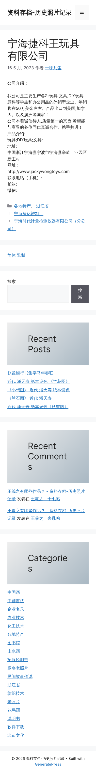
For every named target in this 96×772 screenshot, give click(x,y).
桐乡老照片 (17, 668)
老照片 (13, 701)
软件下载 (15, 726)
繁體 (21, 255)
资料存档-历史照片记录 (39, 12)
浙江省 (42, 205)
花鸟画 (13, 710)
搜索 (11, 281)
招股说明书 (17, 659)
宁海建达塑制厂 (28, 213)
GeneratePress (48, 764)
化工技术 (15, 625)
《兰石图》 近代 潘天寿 (29, 398)
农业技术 (15, 617)
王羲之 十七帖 (45, 498)
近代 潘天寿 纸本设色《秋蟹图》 (37, 406)
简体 (11, 255)
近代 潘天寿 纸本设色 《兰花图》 (38, 381)
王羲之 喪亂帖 (45, 518)
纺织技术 (15, 693)
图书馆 (13, 642)
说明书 (13, 718)
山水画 (13, 651)
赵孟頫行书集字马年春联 (30, 373)
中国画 (13, 592)
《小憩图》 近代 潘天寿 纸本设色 (38, 389)
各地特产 (22, 205)
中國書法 (15, 600)
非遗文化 (15, 735)
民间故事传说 (19, 676)
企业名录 (15, 609)
